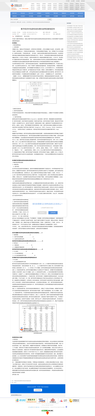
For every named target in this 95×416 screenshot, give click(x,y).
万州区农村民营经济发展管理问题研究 (74, 31)
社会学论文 (82, 3)
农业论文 (71, 7)
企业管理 (38, 5)
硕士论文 (14, 13)
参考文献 (72, 16)
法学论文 (66, 9)
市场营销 (38, 9)
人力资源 (38, 7)
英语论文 (66, 3)
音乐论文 (71, 5)
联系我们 (51, 405)
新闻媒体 (66, 7)
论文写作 (64, 16)
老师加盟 (83, 1)
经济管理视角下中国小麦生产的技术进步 (75, 25)
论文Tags (43, 405)
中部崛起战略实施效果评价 (72, 41)
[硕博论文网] (16, 7)
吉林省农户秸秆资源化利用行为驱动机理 (75, 40)
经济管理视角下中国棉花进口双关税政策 (75, 38)
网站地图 (47, 405)
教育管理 (33, 9)
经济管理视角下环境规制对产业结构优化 (75, 50)
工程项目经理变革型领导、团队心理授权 (75, 59)
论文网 (31, 407)
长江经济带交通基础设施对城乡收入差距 (75, 48)
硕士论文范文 (27, 36)
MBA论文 (31, 13)
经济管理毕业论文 (18, 36)
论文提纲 (39, 16)
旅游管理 (49, 9)
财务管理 (49, 5)
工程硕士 (33, 3)
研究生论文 (80, 13)
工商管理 (44, 3)
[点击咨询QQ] (20, 8)
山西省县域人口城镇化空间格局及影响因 (75, 45)
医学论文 (60, 5)
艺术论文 (71, 3)
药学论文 (60, 7)
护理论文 (60, 3)
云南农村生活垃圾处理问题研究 (73, 54)
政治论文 (60, 9)
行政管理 (49, 7)
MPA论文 (44, 5)
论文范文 (47, 13)
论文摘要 (56, 16)
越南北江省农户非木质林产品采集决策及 (75, 29)
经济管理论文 (29, 22)
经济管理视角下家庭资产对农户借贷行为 (75, 57)
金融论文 (55, 7)
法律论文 (77, 3)
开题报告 (47, 16)
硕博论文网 (19, 22)
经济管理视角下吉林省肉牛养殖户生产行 (75, 27)
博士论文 (56, 13)
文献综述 (14, 16)
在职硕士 (39, 13)
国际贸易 (44, 7)
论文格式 (23, 16)
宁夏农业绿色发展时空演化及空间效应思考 (22, 380)
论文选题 (31, 16)
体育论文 (71, 9)
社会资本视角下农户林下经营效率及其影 (75, 52)
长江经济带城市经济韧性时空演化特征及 (75, 34)
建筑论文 (83, 7)
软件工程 (77, 7)
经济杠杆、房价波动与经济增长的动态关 (75, 32)
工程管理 (49, 3)
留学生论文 (80, 16)
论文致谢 (78, 1)
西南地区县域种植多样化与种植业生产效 (75, 55)
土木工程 (77, 5)
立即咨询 (53, 212)
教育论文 (33, 5)
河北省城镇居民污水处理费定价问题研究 (75, 36)
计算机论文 (82, 9)
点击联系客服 (38, 390)
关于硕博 (67, 1)
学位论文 (23, 13)
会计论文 (55, 3)
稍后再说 (42, 212)
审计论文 (55, 9)
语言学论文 (82, 5)
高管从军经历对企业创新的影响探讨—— (75, 47)
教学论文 (33, 7)
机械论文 (77, 9)
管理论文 (38, 3)
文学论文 (66, 5)
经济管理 (44, 9)
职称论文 (64, 13)
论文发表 (72, 13)
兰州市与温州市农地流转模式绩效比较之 (75, 43)
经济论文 (55, 5)
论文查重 (73, 1)
